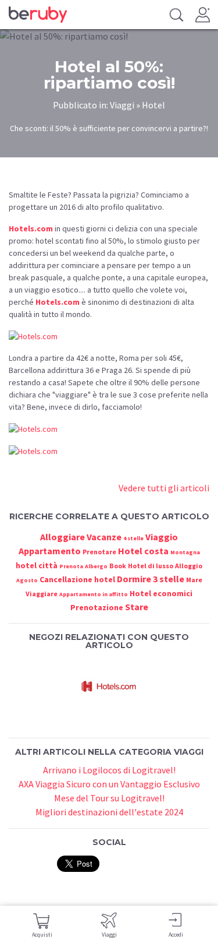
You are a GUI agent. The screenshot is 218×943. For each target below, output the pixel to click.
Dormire (134, 579)
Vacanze (104, 537)
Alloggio (188, 565)
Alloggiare (62, 537)
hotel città (37, 565)
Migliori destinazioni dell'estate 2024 (109, 812)
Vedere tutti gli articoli (164, 488)
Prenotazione (96, 607)
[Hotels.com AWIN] (109, 686)
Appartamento (50, 551)
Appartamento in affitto (93, 594)
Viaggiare (42, 593)
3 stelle (168, 579)
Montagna (185, 552)
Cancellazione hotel (77, 579)
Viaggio (161, 537)
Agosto (27, 580)
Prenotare (99, 551)
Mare (194, 579)
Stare (136, 607)
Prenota (71, 566)
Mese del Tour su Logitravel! (109, 798)
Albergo (96, 566)
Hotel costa (143, 551)
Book (117, 565)
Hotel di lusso (150, 565)
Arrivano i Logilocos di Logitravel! (109, 770)
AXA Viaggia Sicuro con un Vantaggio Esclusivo (109, 784)
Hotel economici (161, 593)
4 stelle (133, 538)
